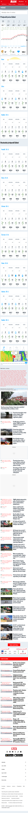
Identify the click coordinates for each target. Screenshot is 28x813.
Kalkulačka (22, 653)
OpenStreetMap (20, 361)
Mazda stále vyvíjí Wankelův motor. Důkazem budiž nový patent (19, 728)
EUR (5, 651)
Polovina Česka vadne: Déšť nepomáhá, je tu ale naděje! (19, 575)
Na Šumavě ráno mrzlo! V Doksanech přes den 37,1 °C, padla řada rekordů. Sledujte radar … (19, 532)
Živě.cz (2, 707)
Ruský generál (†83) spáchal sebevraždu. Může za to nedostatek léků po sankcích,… (19, 685)
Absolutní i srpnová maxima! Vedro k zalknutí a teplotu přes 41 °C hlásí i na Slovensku (19, 636)
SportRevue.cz (4, 713)
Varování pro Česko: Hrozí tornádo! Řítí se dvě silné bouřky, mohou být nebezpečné (19, 470)
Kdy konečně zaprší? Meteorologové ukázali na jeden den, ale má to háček (19, 569)
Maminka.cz (4, 700)
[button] (9, 755)
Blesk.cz (3, 664)
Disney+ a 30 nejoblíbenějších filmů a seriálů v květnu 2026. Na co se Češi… (19, 721)
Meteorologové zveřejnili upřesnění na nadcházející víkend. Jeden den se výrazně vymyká (19, 600)
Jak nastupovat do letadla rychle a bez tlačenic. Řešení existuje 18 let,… (19, 706)
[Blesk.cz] (13, 1)
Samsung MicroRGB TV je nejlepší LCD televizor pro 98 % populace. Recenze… (19, 740)
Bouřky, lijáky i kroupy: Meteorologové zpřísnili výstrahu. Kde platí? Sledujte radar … (19, 516)
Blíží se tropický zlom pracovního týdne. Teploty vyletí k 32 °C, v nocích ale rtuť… (19, 556)
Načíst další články (14, 645)
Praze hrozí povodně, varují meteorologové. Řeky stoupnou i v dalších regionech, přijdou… (19, 415)
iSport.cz (3, 676)
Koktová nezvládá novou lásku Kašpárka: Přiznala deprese (19, 734)
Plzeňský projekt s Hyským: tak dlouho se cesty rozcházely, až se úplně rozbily (19, 692)
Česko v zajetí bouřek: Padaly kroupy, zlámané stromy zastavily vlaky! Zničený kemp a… (18, 509)
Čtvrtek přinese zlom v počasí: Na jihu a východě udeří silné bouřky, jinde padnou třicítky (19, 463)
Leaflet (15, 361)
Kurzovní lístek (5, 649)
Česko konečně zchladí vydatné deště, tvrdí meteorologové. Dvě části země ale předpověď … (19, 539)
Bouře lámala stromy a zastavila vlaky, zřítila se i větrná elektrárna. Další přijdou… (19, 441)
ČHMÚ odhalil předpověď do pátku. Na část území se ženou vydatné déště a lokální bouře (19, 502)
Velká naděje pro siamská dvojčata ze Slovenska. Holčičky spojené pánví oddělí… (19, 700)
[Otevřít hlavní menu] (1, 1)
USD (5, 653)
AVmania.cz (3, 720)
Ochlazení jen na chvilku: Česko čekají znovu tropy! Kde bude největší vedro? (19, 608)
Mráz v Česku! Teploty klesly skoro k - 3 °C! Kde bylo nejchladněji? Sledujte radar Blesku (19, 563)
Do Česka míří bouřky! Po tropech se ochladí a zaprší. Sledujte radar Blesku (19, 522)
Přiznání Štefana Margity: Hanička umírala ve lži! (19, 671)
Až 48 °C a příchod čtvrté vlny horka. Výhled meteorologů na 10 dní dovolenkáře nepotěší (19, 627)
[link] (7, 752)
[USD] (2, 653)
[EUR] (2, 651)
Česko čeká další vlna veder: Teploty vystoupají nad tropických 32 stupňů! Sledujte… (19, 591)
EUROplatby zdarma (21, 649)
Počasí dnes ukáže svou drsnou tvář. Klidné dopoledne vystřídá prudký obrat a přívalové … (19, 432)
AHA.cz (2, 671)
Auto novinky (4, 728)
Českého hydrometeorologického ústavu (20, 388)
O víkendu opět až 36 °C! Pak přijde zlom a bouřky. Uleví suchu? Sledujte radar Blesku (19, 547)
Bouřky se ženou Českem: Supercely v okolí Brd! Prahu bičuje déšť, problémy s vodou (12, 408)
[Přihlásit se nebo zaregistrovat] (26, 1)
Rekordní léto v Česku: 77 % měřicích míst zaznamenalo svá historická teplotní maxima (19, 618)
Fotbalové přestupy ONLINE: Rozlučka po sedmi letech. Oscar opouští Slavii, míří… (19, 677)
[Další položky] (26, 4)
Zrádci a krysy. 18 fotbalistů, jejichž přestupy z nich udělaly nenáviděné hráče (19, 714)
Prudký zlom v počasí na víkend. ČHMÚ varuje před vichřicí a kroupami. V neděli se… (19, 424)
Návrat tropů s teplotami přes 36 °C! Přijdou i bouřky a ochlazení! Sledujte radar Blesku (19, 584)
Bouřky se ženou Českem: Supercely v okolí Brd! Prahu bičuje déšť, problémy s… (19, 665)
